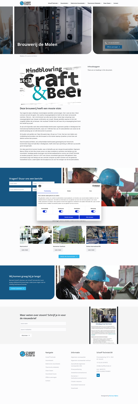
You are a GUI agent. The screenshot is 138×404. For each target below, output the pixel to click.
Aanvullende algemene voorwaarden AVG (78, 365)
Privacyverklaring (76, 369)
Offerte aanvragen (51, 377)
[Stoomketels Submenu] (68, 3)
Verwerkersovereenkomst (79, 372)
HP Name (2, 169)
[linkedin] (98, 375)
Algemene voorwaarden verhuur (81, 360)
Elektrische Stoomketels (78, 3)
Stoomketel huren (50, 374)
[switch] (61, 211)
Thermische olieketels (52, 367)
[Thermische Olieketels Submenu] (101, 3)
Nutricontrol (24, 246)
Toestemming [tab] (47, 191)
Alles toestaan (89, 217)
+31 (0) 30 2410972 (102, 362)
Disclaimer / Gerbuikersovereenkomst (79, 377)
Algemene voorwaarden (78, 357)
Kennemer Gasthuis (59, 246)
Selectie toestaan (68, 217)
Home (22, 56)
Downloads (74, 388)
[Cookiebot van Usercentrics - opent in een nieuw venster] (93, 186)
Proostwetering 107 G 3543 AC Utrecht (105, 358)
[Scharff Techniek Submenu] (58, 3)
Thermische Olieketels (94, 3)
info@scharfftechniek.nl (104, 366)
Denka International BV (93, 246)
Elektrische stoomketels (52, 364)
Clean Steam (107, 3)
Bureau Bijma (113, 396)
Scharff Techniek (53, 3)
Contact (116, 3)
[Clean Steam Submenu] (111, 3)
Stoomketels (64, 3)
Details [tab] (69, 191)
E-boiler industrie (76, 381)
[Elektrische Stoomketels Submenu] (85, 3)
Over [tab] (90, 191)
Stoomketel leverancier (78, 385)
